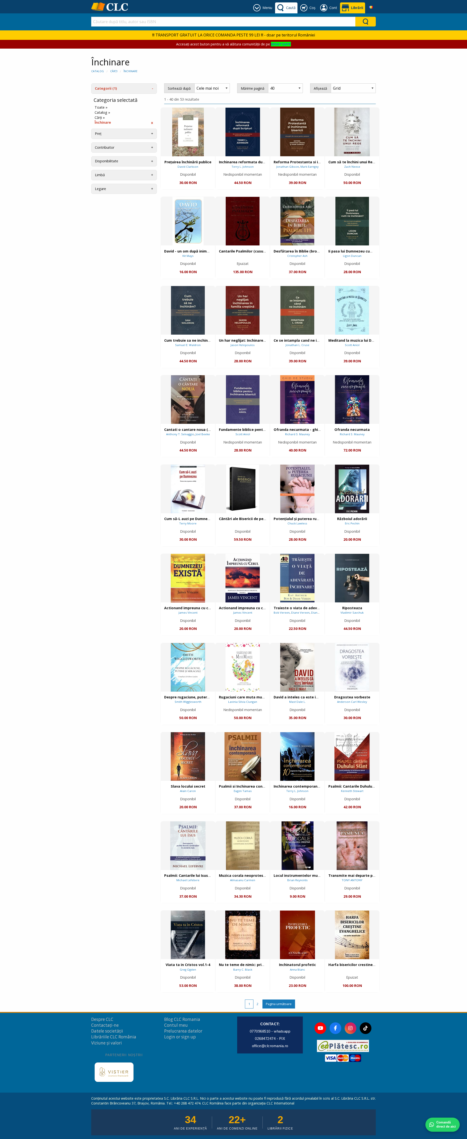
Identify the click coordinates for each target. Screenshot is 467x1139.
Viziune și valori (106, 1043)
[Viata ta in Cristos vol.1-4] (188, 935)
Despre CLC (102, 1019)
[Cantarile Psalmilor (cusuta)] (243, 221)
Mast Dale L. (297, 702)
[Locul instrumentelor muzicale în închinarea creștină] (297, 845)
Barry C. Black (242, 969)
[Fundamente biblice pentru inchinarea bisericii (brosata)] (243, 399)
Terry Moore (188, 523)
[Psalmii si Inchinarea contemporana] (243, 756)
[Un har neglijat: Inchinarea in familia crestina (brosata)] (243, 310)
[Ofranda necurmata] (352, 399)
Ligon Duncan (352, 256)
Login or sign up (180, 1037)
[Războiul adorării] (352, 489)
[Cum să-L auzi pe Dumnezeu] (188, 489)
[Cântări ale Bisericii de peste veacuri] (242, 489)
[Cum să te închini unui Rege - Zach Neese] (352, 132)
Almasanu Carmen (242, 880)
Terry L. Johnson (243, 166)
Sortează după (179, 88)
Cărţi (113, 71)
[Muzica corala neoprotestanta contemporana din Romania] (243, 845)
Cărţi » (100, 117)
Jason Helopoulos (243, 345)
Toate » (101, 107)
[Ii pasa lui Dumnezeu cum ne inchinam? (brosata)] (352, 221)
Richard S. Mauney (297, 434)
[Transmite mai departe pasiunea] (352, 845)
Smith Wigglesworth (188, 702)
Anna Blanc (297, 969)
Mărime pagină (252, 88)
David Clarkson (188, 166)
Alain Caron (188, 791)
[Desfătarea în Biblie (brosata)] (297, 221)
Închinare (130, 71)
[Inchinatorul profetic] (297, 935)
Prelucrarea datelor (183, 1031)
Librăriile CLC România (113, 1037)
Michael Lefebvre (187, 880)
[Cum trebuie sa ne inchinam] (188, 310)
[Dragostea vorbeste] (352, 667)
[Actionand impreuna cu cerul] (242, 578)
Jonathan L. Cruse (297, 345)
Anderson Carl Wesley (352, 702)
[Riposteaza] (352, 578)
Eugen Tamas (243, 791)
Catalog (97, 71)
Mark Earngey (309, 166)
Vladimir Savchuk (352, 612)
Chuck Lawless (297, 523)
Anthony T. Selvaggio (180, 434)
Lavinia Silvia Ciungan (242, 702)
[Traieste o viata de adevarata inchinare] (297, 578)
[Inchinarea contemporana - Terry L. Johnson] (297, 756)
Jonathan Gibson (287, 166)
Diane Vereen (300, 612)
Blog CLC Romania (182, 1019)
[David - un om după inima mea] (188, 221)
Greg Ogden (188, 969)
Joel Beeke (203, 434)
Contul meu (176, 1025)
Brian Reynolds (297, 880)
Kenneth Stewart (352, 791)
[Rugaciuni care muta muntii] (242, 667)
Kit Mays (188, 256)
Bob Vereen (282, 612)
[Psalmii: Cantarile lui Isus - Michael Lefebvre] (188, 845)
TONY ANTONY (352, 880)
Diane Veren (319, 612)
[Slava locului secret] (188, 756)
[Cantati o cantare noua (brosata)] (188, 399)
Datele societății (107, 1031)
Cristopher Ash (297, 256)
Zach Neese (352, 166)
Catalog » (102, 112)
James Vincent (188, 612)
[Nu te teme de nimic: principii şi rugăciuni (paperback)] (242, 935)
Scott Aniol (352, 345)
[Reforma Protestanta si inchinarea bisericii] (297, 132)
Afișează (320, 88)
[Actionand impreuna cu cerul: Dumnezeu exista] (188, 578)
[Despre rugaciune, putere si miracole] (188, 667)
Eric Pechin (352, 523)
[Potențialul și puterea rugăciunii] (297, 489)
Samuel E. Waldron (188, 345)
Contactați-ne (105, 1025)
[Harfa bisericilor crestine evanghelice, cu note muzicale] (352, 935)
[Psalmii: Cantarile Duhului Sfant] (352, 756)
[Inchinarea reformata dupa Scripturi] (242, 132)
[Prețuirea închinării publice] (188, 132)
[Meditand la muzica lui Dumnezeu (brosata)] (352, 310)
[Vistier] (114, 1072)
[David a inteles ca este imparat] (297, 667)
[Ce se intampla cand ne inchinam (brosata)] (297, 310)
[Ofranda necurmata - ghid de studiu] (297, 399)
